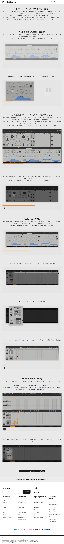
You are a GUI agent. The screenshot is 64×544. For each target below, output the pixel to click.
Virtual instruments (38, 502)
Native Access (21, 509)
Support (4, 507)
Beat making (52, 506)
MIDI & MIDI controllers (54, 514)
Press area (4, 512)
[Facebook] (34, 492)
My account (21, 502)
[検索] (51, 2)
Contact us (5, 504)
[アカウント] (54, 2)
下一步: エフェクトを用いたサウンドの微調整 (32, 471)
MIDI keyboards (37, 504)
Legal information (6, 517)
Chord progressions (53, 524)
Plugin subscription (38, 517)
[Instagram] (36, 492)
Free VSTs (36, 500)
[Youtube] (38, 492)
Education (4, 514)
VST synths (36, 509)
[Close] (62, 540)
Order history (21, 504)
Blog (3, 500)
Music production (53, 509)
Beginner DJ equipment (54, 511)
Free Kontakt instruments (55, 502)
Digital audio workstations (55, 516)
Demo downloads (22, 519)
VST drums (36, 514)
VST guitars (36, 512)
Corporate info (6, 502)
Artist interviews (53, 504)
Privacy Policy (11, 542)
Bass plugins (36, 507)
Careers (4, 509)
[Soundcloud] (41, 492)
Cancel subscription (23, 512)
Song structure (52, 521)
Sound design (52, 519)
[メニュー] (60, 2)
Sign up (27, 491)
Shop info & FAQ (22, 500)
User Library (21, 517)
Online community (22, 514)
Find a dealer (21, 507)
